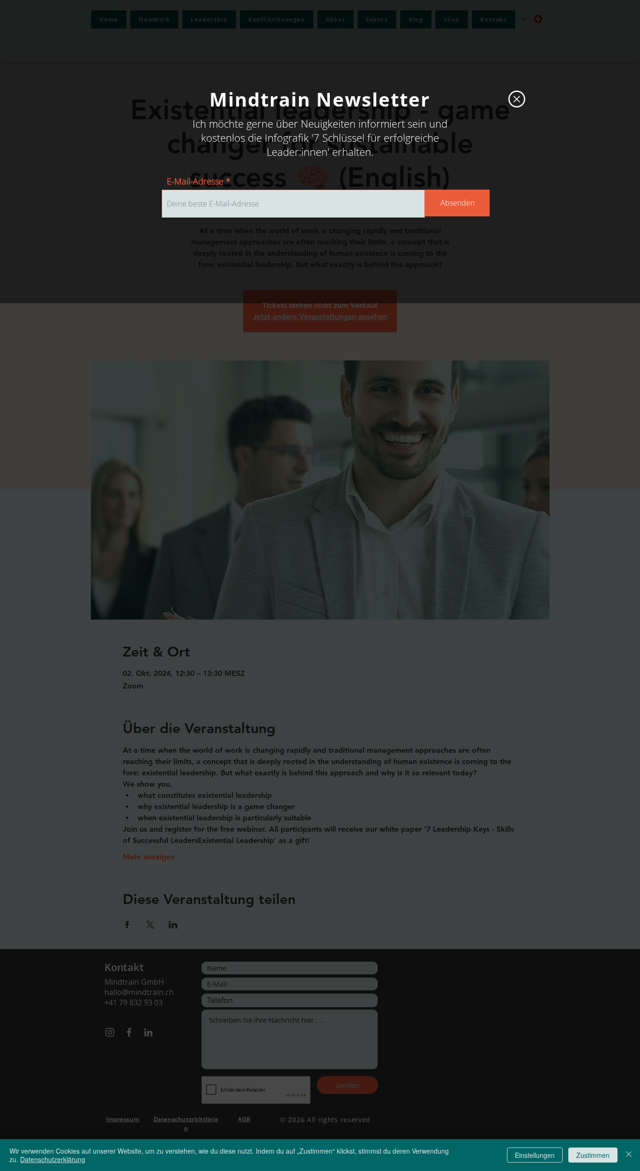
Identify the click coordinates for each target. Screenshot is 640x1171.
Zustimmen (593, 1155)
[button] (516, 99)
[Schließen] (628, 1155)
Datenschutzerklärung (52, 1159)
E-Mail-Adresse (195, 181)
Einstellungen (535, 1155)
